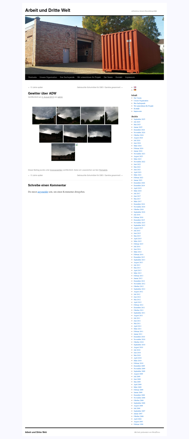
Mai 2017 (137, 198)
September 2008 (139, 403)
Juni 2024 (137, 143)
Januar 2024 (138, 151)
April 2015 (137, 238)
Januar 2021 (138, 180)
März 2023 (137, 159)
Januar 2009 (138, 392)
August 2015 (138, 228)
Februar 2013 (138, 275)
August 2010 (138, 347)
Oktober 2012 (139, 286)
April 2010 (137, 358)
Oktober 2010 (139, 342)
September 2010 (139, 344)
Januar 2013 (138, 278)
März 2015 (137, 241)
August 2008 (138, 405)
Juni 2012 (137, 297)
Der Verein (108, 77)
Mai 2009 (137, 381)
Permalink (103, 170)
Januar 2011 (138, 334)
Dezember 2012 (139, 281)
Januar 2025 (138, 127)
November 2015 (139, 222)
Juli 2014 (137, 246)
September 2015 (139, 225)
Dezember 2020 (139, 183)
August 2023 (138, 156)
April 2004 (137, 419)
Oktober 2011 (139, 310)
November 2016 (139, 206)
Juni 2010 (137, 352)
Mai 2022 (137, 167)
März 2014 (137, 252)
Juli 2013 (137, 265)
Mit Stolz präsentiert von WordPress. (147, 432)
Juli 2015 (137, 230)
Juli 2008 (137, 408)
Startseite (32, 77)
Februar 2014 (138, 254)
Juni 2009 (137, 379)
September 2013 (139, 259)
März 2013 (137, 273)
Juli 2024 (137, 140)
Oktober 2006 (139, 416)
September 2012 (139, 289)
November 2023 (139, 153)
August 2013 (138, 262)
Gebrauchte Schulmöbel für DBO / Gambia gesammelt (100, 87)
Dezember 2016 (139, 204)
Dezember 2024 (139, 130)
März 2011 (137, 328)
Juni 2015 (137, 233)
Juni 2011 (137, 320)
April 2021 (137, 172)
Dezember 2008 (139, 395)
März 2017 (137, 201)
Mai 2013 (137, 267)
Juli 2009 (137, 376)
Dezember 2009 (139, 366)
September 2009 (139, 371)
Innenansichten (56, 170)
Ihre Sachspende (67, 77)
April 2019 (137, 188)
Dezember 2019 (139, 185)
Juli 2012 (137, 294)
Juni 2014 (137, 249)
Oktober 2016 (139, 209)
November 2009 (139, 368)
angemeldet (43, 191)
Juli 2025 (137, 122)
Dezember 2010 (139, 336)
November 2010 (139, 339)
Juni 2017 (137, 196)
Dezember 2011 (139, 307)
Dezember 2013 (139, 257)
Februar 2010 (138, 363)
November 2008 (139, 397)
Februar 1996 (138, 424)
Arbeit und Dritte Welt (47, 10)
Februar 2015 (138, 244)
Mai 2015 (137, 236)
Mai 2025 (137, 124)
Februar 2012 (138, 305)
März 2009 (137, 387)
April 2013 (137, 270)
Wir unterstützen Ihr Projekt (89, 77)
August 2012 (138, 291)
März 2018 (137, 191)
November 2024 (139, 132)
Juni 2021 (137, 169)
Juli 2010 (137, 350)
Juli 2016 (137, 214)
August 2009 (138, 374)
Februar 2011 (138, 331)
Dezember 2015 (139, 220)
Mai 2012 (137, 299)
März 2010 (137, 360)
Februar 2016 (138, 217)
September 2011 (139, 313)
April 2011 (137, 326)
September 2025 (139, 119)
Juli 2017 (137, 193)
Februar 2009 (138, 389)
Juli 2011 (137, 318)
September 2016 (139, 212)
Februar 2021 (138, 177)
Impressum (130, 77)
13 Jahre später (35, 87)
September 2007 (139, 411)
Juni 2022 (137, 164)
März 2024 (137, 145)
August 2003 (138, 421)
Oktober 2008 (139, 400)
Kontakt (119, 77)
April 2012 (137, 302)
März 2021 (137, 175)
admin (60, 97)
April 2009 (137, 384)
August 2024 (138, 137)
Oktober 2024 (139, 135)
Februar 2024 (138, 148)
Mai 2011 (137, 323)
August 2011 (138, 315)
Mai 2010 (137, 355)
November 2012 (139, 283)
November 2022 (139, 161)
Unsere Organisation (48, 77)
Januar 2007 (138, 413)
